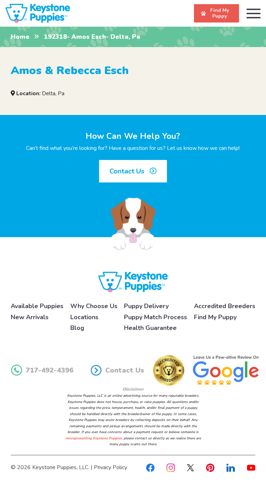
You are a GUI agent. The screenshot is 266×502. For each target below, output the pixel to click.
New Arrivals (29, 317)
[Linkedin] (231, 467)
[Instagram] (171, 467)
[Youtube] (251, 467)
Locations (84, 317)
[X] (190, 467)
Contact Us (127, 171)
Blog (77, 328)
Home (20, 37)
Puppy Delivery (146, 306)
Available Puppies (37, 306)
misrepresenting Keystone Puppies (93, 438)
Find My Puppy (215, 317)
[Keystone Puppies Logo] (133, 281)
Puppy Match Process (155, 317)
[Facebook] (150, 467)
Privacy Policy (110, 467)
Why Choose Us (93, 306)
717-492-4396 (49, 370)
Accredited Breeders (224, 306)
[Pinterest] (210, 467)
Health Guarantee (150, 328)
